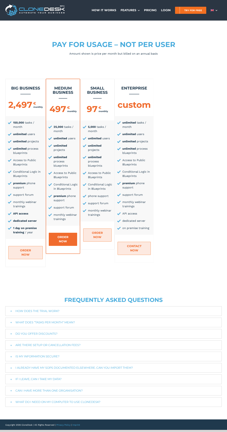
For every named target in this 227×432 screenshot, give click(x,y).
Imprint (76, 425)
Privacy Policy (63, 425)
